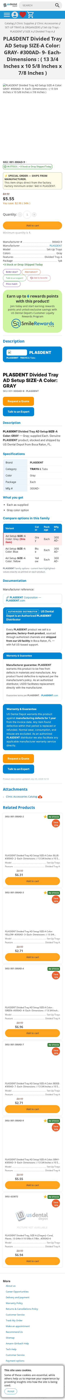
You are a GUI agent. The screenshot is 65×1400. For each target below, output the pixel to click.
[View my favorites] (23, 15)
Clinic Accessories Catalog (22, 796)
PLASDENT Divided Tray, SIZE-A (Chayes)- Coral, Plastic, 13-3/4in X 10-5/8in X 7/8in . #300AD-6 (29, 1237)
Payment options (15, 1360)
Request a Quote (18, 401)
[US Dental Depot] (10, 6)
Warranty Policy (14, 1303)
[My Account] (15, 15)
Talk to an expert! (14, 278)
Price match (12, 284)
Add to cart (32, 225)
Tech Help (11, 1349)
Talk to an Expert (18, 411)
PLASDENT (56, 245)
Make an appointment (18, 1326)
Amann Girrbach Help (17, 1343)
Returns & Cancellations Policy (22, 1308)
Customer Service (15, 1314)
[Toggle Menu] (7, 15)
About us (11, 1285)
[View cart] (31, 15)
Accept (10, 1391)
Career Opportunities (17, 1291)
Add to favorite (40, 278)
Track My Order (14, 1320)
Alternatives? (31, 272)
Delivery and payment (17, 1297)
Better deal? (12, 272)
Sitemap (10, 1337)
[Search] (57, 5)
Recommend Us (14, 1332)
